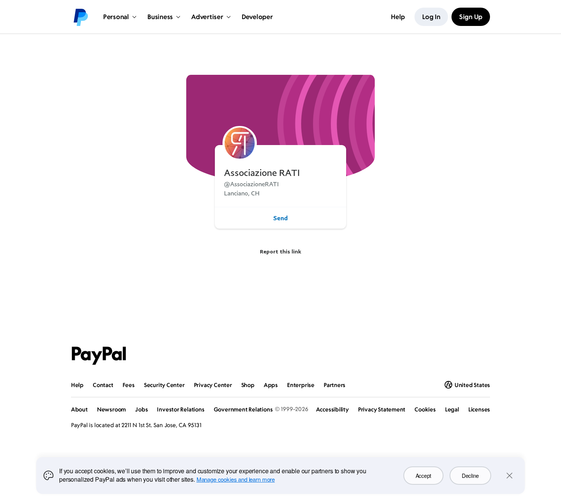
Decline (470, 475)
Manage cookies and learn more (236, 479)
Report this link (280, 251)
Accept (423, 475)
